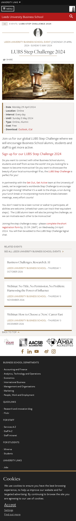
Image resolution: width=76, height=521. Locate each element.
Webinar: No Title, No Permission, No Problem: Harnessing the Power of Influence (36, 288)
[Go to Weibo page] (46, 351)
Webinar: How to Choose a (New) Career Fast (35, 314)
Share (9, 59)
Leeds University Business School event (27, 42)
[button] (71, 16)
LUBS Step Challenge (59, 171)
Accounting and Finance (15, 369)
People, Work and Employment (19, 395)
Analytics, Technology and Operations (22, 373)
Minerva (8, 449)
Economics (9, 378)
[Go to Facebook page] (22, 351)
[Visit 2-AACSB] (30, 342)
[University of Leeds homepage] (72, 8)
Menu (9, 8)
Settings (8, 510)
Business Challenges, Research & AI (28, 262)
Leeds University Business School (22, 17)
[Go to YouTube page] (36, 351)
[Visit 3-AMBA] (58, 342)
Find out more (12, 514)
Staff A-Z (8, 431)
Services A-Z (10, 427)
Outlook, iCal (25, 129)
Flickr (6, 413)
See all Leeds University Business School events (32, 251)
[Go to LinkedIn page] (29, 351)
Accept (10, 505)
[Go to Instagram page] (53, 351)
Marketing (9, 390)
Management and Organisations (19, 386)
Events (13, 23)
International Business (14, 382)
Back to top (9, 332)
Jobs (6, 467)
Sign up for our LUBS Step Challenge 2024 (31, 153)
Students (8, 453)
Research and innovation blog (18, 408)
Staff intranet (10, 435)
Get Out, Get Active (37, 182)
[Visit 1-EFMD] (9, 342)
